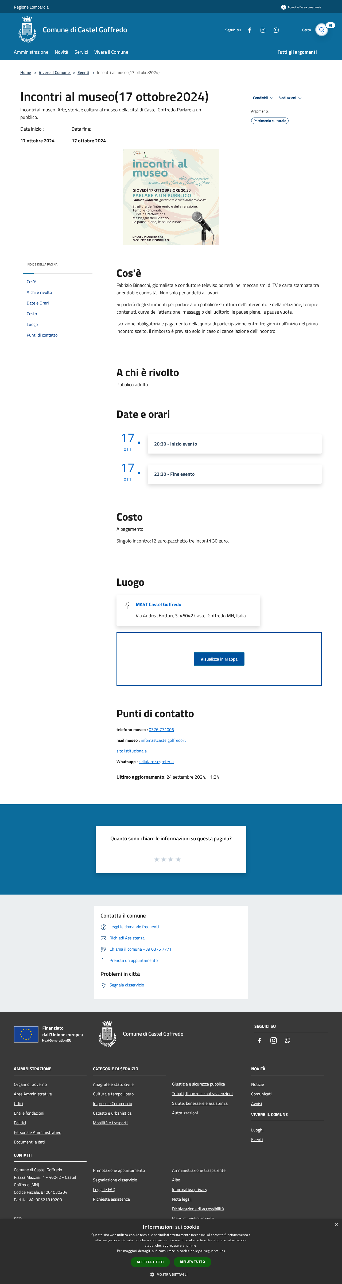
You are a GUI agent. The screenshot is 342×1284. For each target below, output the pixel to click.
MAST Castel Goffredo (158, 604)
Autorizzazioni (185, 1113)
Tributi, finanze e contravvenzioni (202, 1093)
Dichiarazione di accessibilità (198, 1208)
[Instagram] (260, 29)
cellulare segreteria (156, 761)
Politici (20, 1122)
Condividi (261, 98)
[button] (171, 1274)
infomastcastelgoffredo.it (163, 740)
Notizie (257, 1084)
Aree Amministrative (33, 1094)
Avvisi (256, 1103)
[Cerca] (321, 29)
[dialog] (171, 1251)
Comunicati (261, 1094)
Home (25, 72)
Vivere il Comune (55, 72)
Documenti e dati (29, 1142)
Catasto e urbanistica (112, 1113)
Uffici (18, 1103)
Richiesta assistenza (111, 1199)
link (222, 1250)
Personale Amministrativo (37, 1132)
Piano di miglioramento (193, 1218)
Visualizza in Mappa (219, 659)
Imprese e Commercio (112, 1103)
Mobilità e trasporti (110, 1122)
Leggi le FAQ (104, 1189)
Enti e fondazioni (29, 1113)
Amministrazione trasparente (199, 1170)
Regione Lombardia (31, 7)
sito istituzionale (131, 751)
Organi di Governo (30, 1084)
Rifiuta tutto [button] (192, 1261)
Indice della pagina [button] (42, 264)
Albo (176, 1180)
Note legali (182, 1199)
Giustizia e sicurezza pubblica (198, 1084)
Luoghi (257, 1130)
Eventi (83, 72)
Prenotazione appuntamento (119, 1170)
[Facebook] (247, 29)
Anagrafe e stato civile (113, 1084)
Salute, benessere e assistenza (200, 1103)
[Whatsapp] (274, 29)
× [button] (336, 1225)
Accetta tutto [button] (150, 1262)
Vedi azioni (288, 98)
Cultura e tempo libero (113, 1094)
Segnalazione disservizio (115, 1180)
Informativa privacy (189, 1189)
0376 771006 (161, 729)
